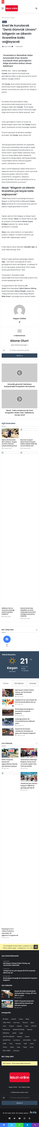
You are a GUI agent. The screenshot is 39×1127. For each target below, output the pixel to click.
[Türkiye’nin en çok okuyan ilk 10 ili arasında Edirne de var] (8, 703)
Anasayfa (6, 17)
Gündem (11, 1026)
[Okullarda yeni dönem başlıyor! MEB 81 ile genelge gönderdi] (29, 776)
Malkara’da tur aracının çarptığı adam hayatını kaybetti (8, 611)
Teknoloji (18, 1043)
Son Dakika (16, 1040)
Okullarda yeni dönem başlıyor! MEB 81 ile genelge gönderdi (29, 785)
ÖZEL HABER (6, 1050)
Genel (4, 1026)
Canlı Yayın (16, 1022)
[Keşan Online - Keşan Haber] (11, 8)
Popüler (6, 683)
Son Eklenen (19, 683)
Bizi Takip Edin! (8, 1056)
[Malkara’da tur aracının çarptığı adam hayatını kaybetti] (10, 528)
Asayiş (21, 1019)
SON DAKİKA (27, 1040)
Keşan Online (7, 46)
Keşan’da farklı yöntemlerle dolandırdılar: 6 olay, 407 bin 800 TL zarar (25, 993)
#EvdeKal (5, 1019)
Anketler (13, 1019)
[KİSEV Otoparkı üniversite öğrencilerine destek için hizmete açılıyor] (10, 753)
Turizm (32, 1043)
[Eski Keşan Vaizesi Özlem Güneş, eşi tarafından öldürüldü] (8, 693)
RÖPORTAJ (6, 1033)
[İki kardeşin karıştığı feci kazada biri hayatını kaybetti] (8, 712)
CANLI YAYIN (6, 1022)
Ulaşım (12, 1047)
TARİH (4, 1043)
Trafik (25, 1043)
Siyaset (27, 1036)
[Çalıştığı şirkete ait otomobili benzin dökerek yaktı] (8, 722)
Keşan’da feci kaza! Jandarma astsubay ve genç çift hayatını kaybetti (25, 731)
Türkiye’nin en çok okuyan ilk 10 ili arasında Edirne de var (26, 701)
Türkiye (5, 1047)
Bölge (13, 17)
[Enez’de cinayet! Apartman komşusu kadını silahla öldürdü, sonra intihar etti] (28, 433)
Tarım (10, 1043)
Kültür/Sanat (6, 1029)
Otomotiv (29, 1029)
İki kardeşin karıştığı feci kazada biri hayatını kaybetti (24, 711)
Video (18, 1047)
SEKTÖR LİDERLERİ (8, 1036)
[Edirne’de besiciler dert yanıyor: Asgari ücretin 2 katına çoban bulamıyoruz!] (10, 433)
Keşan (26, 1026)
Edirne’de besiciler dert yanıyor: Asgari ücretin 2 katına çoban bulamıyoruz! (9, 443)
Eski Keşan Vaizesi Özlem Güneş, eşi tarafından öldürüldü (24, 692)
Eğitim (32, 1022)
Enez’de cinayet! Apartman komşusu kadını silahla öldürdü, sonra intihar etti (28, 443)
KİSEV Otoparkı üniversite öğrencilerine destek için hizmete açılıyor (9, 763)
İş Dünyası (16, 1050)
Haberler (19, 1026)
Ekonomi (25, 1022)
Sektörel (19, 1036)
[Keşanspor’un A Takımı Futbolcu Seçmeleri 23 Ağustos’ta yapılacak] (10, 849)
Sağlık (21, 1033)
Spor (34, 1040)
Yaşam (25, 1047)
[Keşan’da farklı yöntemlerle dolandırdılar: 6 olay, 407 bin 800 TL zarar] (7, 994)
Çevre (31, 1047)
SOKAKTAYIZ (6, 1040)
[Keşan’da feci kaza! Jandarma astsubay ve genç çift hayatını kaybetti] (8, 732)
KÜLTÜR (33, 1026)
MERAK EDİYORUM (18, 1029)
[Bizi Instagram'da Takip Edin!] (36, 947)
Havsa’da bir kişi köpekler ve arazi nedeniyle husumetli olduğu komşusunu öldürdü (28, 612)
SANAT (14, 1033)
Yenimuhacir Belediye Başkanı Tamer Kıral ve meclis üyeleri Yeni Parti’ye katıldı (29, 763)
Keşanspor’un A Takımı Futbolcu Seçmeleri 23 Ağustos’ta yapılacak (10, 932)
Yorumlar (32, 683)
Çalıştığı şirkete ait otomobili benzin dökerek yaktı (25, 721)
